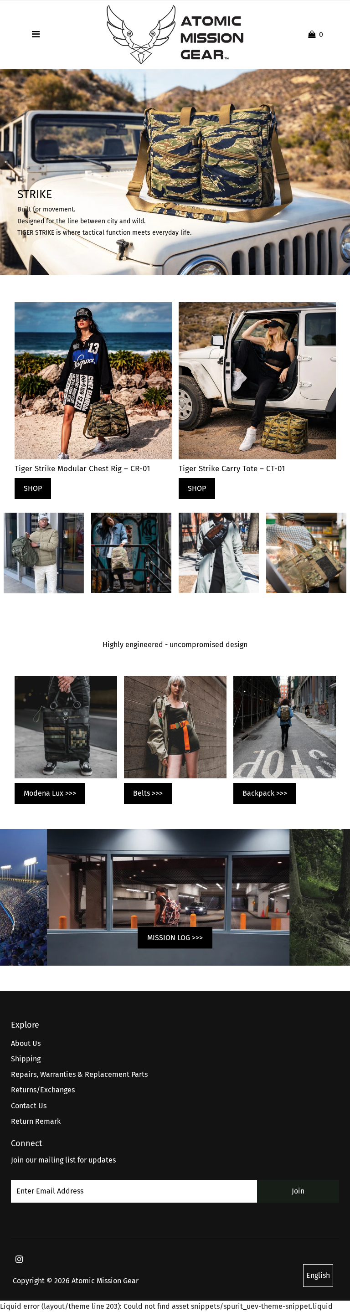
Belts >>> (148, 793)
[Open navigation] (35, 34)
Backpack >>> (264, 793)
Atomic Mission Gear (105, 1280)
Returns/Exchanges (43, 1090)
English (318, 1275)
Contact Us (28, 1105)
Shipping (26, 1059)
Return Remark (36, 1121)
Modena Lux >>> (50, 793)
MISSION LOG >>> (175, 937)
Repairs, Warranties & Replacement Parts (79, 1074)
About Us (26, 1043)
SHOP (33, 488)
